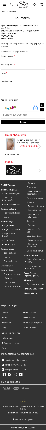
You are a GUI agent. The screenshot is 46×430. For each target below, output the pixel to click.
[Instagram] (16, 375)
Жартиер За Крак (33, 230)
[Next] (37, 146)
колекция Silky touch (33, 288)
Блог (4, 348)
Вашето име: (7, 56)
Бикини (8, 278)
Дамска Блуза (10, 261)
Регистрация (29, 312)
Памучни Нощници (12, 193)
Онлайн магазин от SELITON (23, 428)
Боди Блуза (9, 240)
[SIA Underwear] (14, 170)
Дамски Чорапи (31, 255)
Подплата (31, 187)
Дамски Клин (10, 252)
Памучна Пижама (12, 212)
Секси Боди (9, 244)
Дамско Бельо (7, 270)
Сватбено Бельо (34, 236)
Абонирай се (13, 154)
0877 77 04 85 (19, 369)
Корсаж (30, 202)
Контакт (6, 322)
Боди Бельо (9, 225)
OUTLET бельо (8, 185)
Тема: (3, 73)
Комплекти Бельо (35, 198)
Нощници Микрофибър (8, 198)
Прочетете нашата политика (23, 412)
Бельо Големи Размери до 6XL (31, 274)
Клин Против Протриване (34, 192)
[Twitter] (10, 375)
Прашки (32, 183)
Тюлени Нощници (12, 204)
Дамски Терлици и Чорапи (34, 260)
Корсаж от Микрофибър (33, 215)
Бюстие (31, 221)
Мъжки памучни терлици (33, 267)
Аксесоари (29, 280)
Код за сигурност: (10, 99)
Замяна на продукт (11, 333)
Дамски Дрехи (7, 249)
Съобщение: (6, 81)
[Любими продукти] (34, 4)
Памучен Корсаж (36, 206)
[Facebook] (5, 375)
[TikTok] (21, 375)
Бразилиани (10, 282)
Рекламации (7, 338)
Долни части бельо (13, 274)
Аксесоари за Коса (35, 284)
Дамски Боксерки (13, 286)
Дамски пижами (8, 209)
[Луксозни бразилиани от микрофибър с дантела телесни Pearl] (10, 144)
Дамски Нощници (9, 189)
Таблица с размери (11, 343)
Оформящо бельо (35, 250)
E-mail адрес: (7, 64)
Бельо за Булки (35, 240)
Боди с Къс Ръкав (12, 229)
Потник (7, 257)
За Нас (5, 317)
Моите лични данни (24, 419)
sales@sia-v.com (19, 360)
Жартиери (32, 225)
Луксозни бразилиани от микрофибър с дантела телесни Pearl (28, 141)
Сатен (7, 217)
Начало (4, 11)
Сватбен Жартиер (32, 245)
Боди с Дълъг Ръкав (9, 234)
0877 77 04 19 (19, 364)
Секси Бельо (7, 265)
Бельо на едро (29, 327)
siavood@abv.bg (8, 33)
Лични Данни (29, 317)
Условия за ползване (32, 322)
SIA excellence (30, 293)
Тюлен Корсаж (35, 210)
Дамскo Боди (7, 221)
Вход (4, 327)
